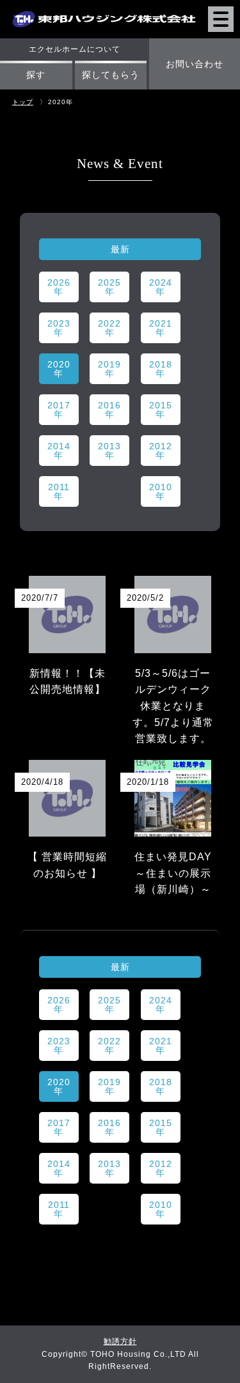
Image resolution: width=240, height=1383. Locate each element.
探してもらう (111, 75)
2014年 (58, 450)
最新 (120, 249)
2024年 (160, 287)
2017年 (58, 409)
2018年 (160, 368)
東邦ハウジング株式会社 (104, 9)
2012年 (160, 450)
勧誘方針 (120, 1341)
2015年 (160, 409)
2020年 (58, 368)
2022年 (109, 327)
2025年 (109, 287)
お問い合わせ (194, 64)
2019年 (109, 368)
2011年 (59, 491)
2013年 (109, 450)
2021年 (160, 327)
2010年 (160, 491)
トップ (22, 101)
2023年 (58, 327)
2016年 (109, 409)
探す (35, 75)
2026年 (58, 287)
